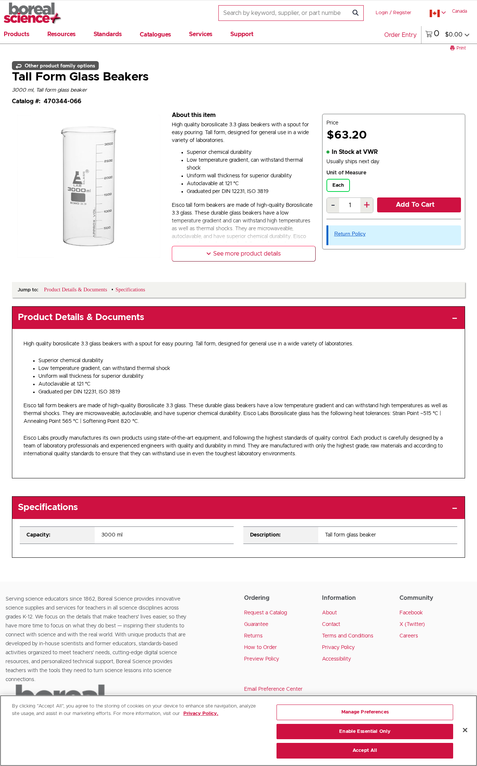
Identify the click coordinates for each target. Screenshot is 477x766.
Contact (331, 624)
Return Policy (350, 234)
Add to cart (415, 205)
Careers (408, 636)
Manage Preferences (365, 712)
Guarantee (256, 624)
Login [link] (382, 12)
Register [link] (402, 12)
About (329, 612)
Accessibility (336, 659)
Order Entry (400, 35)
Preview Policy (261, 659)
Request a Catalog (265, 612)
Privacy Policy (338, 647)
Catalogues (155, 35)
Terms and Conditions (347, 636)
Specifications (48, 507)
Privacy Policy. (200, 713)
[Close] (465, 730)
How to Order (260, 647)
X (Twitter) (412, 624)
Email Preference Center (273, 689)
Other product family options (59, 65)
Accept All (365, 750)
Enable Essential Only (365, 731)
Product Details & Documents (81, 317)
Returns (253, 636)
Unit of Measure (346, 172)
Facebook (411, 612)
